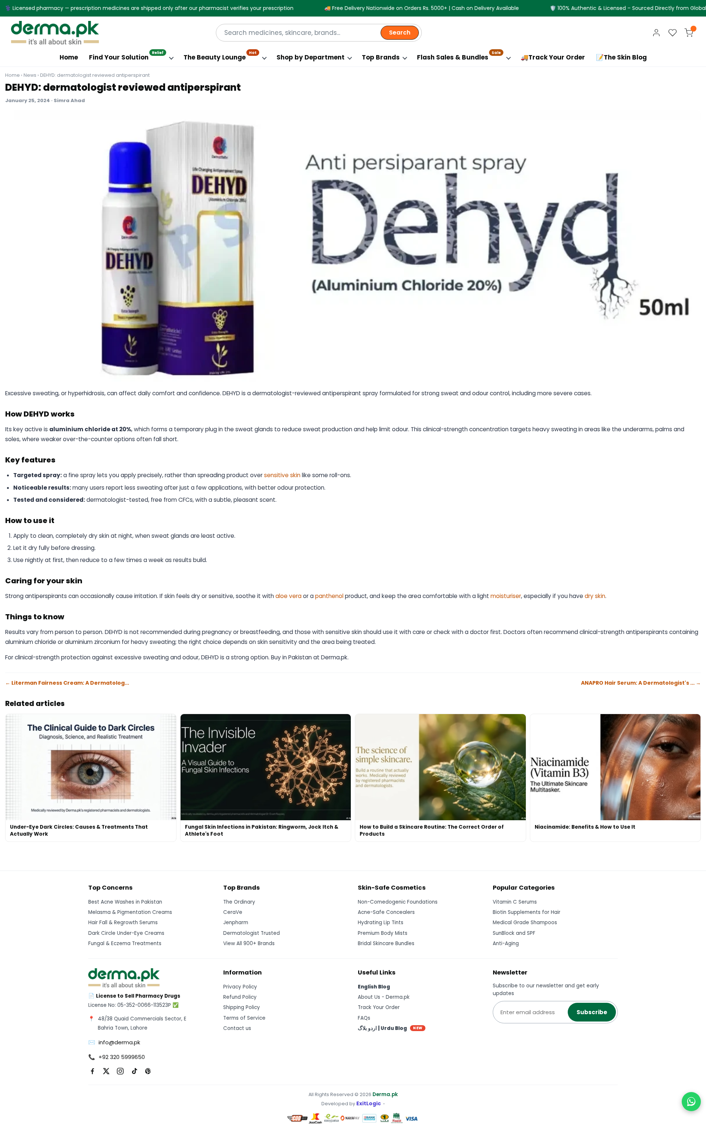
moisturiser (506, 596)
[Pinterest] (148, 1071)
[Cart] (688, 32)
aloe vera (288, 596)
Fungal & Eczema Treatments (124, 943)
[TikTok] (134, 1071)
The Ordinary (239, 901)
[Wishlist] (672, 32)
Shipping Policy (241, 1007)
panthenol (329, 596)
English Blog (374, 986)
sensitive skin (282, 475)
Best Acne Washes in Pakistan (125, 901)
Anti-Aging (506, 943)
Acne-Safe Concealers (386, 912)
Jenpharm (235, 922)
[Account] (656, 32)
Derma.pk (385, 1094)
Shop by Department (311, 57)
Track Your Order (379, 1007)
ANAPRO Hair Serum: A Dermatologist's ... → (641, 683)
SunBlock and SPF (514, 933)
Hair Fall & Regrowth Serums (123, 922)
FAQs (364, 1018)
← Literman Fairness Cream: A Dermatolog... (67, 683)
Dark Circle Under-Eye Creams (126, 933)
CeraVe (232, 912)
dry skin (595, 596)
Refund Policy (240, 997)
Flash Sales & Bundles (459, 56)
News (30, 75)
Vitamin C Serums (515, 901)
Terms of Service (244, 1018)
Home (69, 57)
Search (399, 32)
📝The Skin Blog (621, 57)
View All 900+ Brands (249, 943)
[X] (106, 1071)
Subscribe (592, 1012)
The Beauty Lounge (220, 56)
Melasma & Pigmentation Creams (130, 912)
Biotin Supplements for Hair (526, 912)
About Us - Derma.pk (384, 997)
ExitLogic (368, 1103)
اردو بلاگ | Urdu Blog (390, 1028)
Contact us (237, 1028)
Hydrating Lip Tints (380, 922)
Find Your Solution (126, 56)
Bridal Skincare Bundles (386, 943)
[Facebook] (92, 1071)
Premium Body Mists (382, 933)
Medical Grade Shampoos (525, 922)
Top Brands (381, 57)
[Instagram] (120, 1071)
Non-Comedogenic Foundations (398, 901)
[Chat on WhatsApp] (691, 1101)
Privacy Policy (240, 986)
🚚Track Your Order (553, 57)
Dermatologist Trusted (251, 933)
